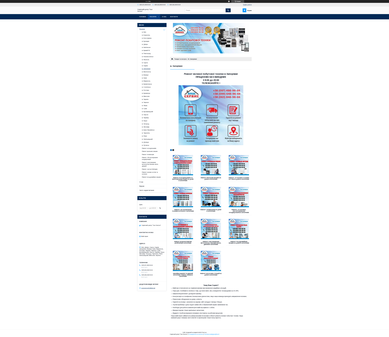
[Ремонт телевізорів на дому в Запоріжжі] (211, 197)
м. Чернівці (145, 117)
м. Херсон (145, 114)
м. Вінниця (145, 75)
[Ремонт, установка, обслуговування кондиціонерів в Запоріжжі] (239, 197)
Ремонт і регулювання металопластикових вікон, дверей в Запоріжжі (211, 243)
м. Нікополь (145, 59)
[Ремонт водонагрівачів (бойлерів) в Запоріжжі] (183, 229)
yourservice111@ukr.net (148, 288)
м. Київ (144, 32)
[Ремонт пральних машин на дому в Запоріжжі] (211, 165)
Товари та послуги (180, 59)
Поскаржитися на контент (196, 334)
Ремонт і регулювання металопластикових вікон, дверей (150, 164)
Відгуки (141, 186)
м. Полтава (145, 90)
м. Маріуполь (146, 81)
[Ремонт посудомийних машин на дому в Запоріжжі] (239, 229)
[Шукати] (228, 10)
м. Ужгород (145, 124)
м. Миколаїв (146, 96)
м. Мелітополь (146, 72)
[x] (173, 150)
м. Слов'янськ (146, 87)
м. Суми (144, 108)
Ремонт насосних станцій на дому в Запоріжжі (211, 274)
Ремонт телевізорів (148, 154)
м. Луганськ (145, 145)
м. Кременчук (146, 93)
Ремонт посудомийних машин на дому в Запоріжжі (239, 242)
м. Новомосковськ (147, 56)
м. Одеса (145, 62)
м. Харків (145, 65)
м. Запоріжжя (146, 69)
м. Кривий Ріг (146, 50)
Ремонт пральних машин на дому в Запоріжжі (211, 178)
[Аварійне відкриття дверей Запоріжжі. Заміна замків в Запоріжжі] (183, 261)
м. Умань (144, 105)
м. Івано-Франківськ (148, 130)
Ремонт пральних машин (150, 151)
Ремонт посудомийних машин (151, 177)
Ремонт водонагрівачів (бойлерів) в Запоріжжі (183, 242)
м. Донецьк (145, 142)
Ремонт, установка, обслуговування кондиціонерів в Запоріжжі (239, 211)
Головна (142, 16)
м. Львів (144, 78)
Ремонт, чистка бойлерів (149, 169)
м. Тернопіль (146, 133)
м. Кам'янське (146, 47)
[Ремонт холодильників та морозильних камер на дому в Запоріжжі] (183, 165)
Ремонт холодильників (149, 148)
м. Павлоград (146, 53)
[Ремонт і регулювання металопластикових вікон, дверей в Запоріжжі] (211, 229)
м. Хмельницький (147, 139)
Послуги (153, 16)
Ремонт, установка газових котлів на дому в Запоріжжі (239, 178)
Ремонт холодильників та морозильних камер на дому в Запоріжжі (183, 179)
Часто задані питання (146, 190)
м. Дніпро (145, 44)
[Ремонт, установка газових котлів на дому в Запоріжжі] (239, 165)
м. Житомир (145, 127)
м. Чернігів (145, 99)
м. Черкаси (145, 102)
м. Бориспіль (146, 35)
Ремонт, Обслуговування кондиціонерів (150, 158)
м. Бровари (145, 41)
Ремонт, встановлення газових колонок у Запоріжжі (183, 210)
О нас (164, 16)
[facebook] (171, 150)
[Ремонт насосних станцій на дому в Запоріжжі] (211, 261)
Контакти (174, 16)
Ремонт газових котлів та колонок (150, 173)
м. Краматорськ (147, 84)
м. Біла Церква (146, 38)
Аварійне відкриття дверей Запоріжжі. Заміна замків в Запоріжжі (183, 275)
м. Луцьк (144, 120)
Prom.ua (204, 332)
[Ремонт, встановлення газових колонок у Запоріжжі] (183, 197)
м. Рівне (144, 136)
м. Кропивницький (147, 111)
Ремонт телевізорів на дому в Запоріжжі (210, 210)
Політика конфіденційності (211, 334)
